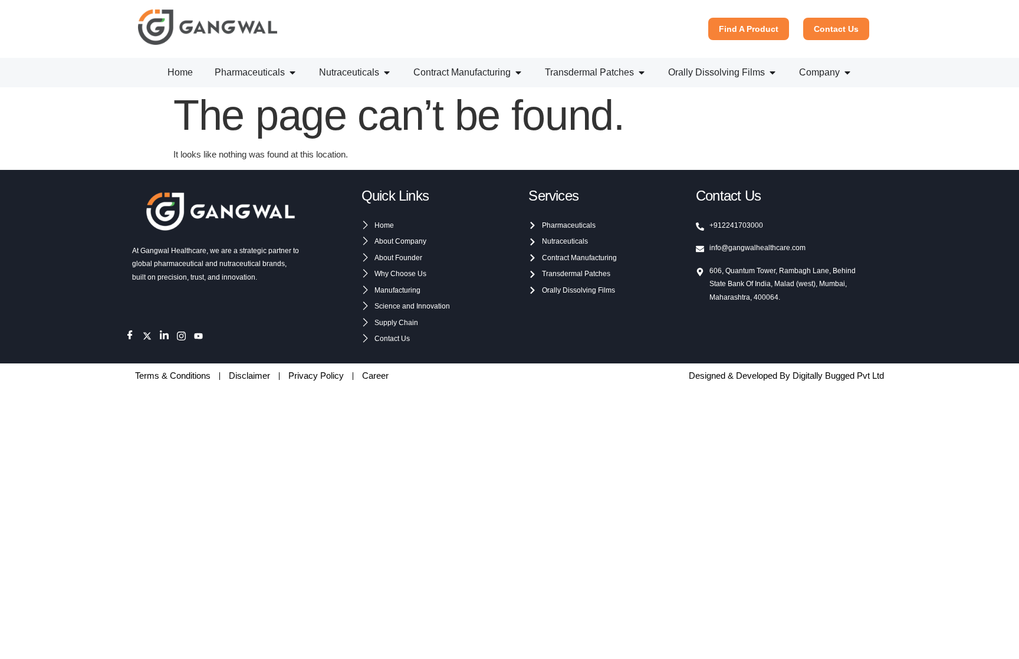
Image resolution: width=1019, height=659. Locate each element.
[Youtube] (198, 336)
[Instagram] (181, 336)
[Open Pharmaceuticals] (292, 72)
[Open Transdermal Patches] (641, 72)
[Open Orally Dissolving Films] (772, 72)
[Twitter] (147, 336)
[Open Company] (847, 72)
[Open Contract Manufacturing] (518, 72)
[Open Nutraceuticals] (387, 72)
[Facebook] (130, 336)
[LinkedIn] (164, 336)
